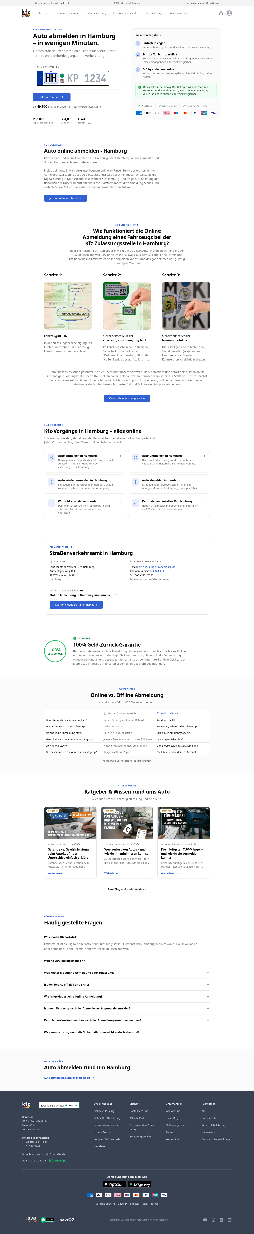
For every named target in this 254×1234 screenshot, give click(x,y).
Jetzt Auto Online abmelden (66, 198)
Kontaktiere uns (139, 1111)
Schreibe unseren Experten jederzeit (51, 2)
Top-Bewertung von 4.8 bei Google (202, 2)
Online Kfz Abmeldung (107, 1118)
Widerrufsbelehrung (213, 1125)
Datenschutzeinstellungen (217, 1139)
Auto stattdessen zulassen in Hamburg (67, 1077)
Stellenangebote (175, 1125)
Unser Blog (172, 1118)
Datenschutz (209, 1118)
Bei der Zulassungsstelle (122, 713)
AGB (204, 1111)
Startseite (43, 13)
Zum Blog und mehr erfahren (127, 889)
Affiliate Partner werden (143, 1118)
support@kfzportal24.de (51, 1154)
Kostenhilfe (172, 1139)
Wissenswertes (178, 13)
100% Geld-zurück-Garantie (127, 2)
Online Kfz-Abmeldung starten (127, 398)
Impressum (208, 1132)
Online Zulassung (96, 13)
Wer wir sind (173, 1111)
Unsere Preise (102, 1132)
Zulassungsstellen (140, 1136)
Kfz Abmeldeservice (67, 13)
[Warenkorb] (221, 13)
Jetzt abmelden (49, 97)
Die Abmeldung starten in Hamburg (76, 604)
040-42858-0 (157, 571)
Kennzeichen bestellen (126, 13)
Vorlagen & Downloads (107, 1139)
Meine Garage (154, 13)
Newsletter (100, 1146)
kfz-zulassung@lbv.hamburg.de (156, 566)
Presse (169, 1132)
